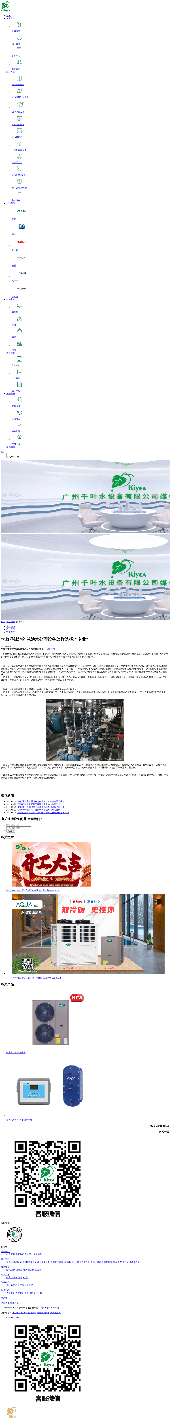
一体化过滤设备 (82, 1262)
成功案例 (10, 203)
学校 (15, 1277)
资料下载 (37, 1293)
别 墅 (25, 1277)
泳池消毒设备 (43, 1262)
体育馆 (9, 1277)
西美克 (31, 1270)
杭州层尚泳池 (29, 1312)
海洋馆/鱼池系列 (123, 1262)
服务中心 (10, 393)
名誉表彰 (37, 1254)
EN (2, 452)
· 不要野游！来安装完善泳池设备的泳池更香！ (38, 804)
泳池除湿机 (55, 1312)
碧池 (13, 1270)
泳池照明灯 (95, 1262)
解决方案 (10, 299)
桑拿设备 (135, 1262)
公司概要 (10, 1254)
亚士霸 (19, 1270)
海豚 (25, 1270)
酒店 (20, 1277)
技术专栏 (10, 632)
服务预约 (28, 1293)
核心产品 (10, 72)
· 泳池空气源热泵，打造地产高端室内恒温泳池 (38, 810)
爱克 (8, 1270)
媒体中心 (10, 353)
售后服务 (19, 1293)
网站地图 (5, 1303)
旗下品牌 (19, 1254)
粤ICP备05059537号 (50, 1308)
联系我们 (10, 447)
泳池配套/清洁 (108, 1262)
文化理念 (28, 1254)
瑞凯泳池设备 (43, 1312)
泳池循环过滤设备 (28, 1262)
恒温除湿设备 (12, 1262)
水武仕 (38, 1270)
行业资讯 (10, 629)
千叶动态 (10, 626)
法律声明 (14, 1303)
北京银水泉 (17, 1312)
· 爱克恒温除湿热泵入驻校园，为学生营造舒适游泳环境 (43, 812)
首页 (8, 16)
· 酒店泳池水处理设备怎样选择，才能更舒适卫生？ (41, 801)
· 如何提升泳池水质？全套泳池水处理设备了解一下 (41, 807)
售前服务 (10, 1293)
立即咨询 (50, 649)
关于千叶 (10, 18)
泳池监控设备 (56, 1262)
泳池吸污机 (69, 1262)
